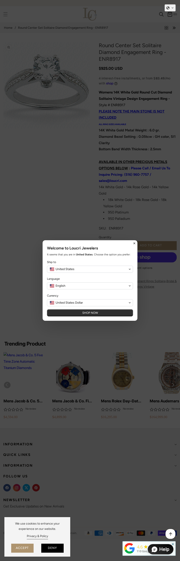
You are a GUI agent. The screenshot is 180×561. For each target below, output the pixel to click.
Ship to (51, 262)
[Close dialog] (134, 243)
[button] (170, 7)
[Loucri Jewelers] (129, 547)
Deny (52, 548)
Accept (22, 548)
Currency (52, 295)
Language (53, 278)
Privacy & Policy (37, 536)
